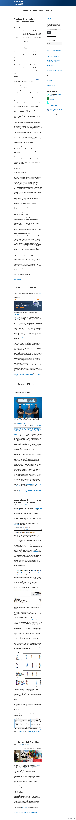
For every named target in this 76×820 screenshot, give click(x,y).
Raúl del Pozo (24, 807)
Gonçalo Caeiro (18, 314)
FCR (34, 276)
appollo (30, 731)
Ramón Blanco (26, 23)
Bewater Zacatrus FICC (36, 425)
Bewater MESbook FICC (32, 490)
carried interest (23, 732)
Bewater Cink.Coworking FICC (21, 429)
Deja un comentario (20, 279)
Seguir (49, 32)
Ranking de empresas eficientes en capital (54, 50)
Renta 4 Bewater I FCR (29, 767)
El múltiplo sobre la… (53, 109)
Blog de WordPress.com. (13, 818)
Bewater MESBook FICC (18, 418)
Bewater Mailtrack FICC (20, 428)
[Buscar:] (54, 43)
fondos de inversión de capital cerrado (30, 374)
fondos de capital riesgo (37, 732)
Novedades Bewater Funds (51, 82)
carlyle (20, 732)
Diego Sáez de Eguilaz (30, 484)
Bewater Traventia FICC (18, 426)
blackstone (33, 731)
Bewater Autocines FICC (35, 430)
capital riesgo (31, 276)
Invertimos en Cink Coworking (26, 742)
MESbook (16, 434)
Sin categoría (49, 87)
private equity (31, 733)
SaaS (31, 491)
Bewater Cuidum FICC (27, 426)
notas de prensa (20, 373)
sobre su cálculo (35, 551)
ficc (38, 276)
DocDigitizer (30, 294)
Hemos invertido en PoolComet (52, 67)
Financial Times (16, 524)
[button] (28, 305)
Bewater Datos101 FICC (31, 429)
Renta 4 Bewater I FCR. (21, 423)
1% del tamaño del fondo (36, 619)
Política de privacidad (50, 116)
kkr (28, 733)
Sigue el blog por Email (52, 21)
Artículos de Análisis (21, 276)
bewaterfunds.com (20, 481)
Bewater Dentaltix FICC (29, 428)
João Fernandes (18, 318)
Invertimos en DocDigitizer (25, 287)
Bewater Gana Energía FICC (26, 430)
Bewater (15, 425)
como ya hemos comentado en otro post (27, 795)
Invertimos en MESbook (24, 384)
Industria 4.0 (25, 491)
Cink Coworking (36, 765)
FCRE (36, 276)
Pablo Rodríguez (17, 485)
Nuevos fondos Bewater (28, 373)
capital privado (38, 731)
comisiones (28, 732)
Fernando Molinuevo (37, 484)
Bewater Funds (29, 711)
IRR (27, 733)
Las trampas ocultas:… (53, 105)
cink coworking (33, 811)
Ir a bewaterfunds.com (51, 18)
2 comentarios (36, 733)
